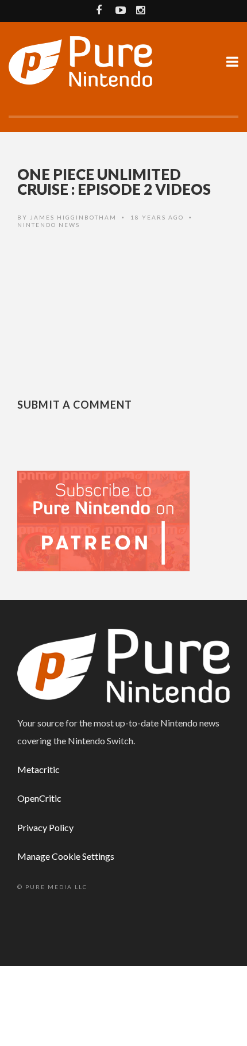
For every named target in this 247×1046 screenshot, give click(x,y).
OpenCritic (39, 798)
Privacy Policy (45, 827)
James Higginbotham (73, 217)
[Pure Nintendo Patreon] (103, 520)
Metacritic (38, 769)
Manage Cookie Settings (65, 856)
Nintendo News (48, 224)
